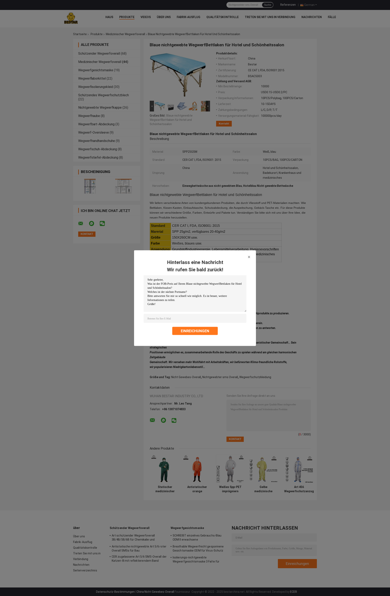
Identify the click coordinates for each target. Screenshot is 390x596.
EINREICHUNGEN (195, 331)
